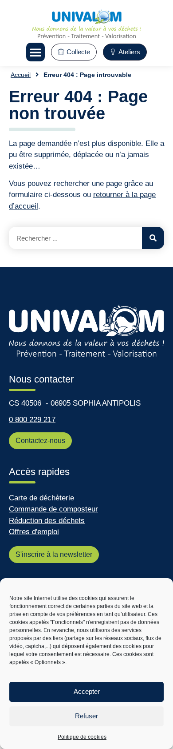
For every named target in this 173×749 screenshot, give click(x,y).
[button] (35, 52)
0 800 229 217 (32, 419)
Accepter (87, 691)
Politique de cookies (82, 737)
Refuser (86, 716)
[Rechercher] (153, 238)
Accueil (21, 74)
